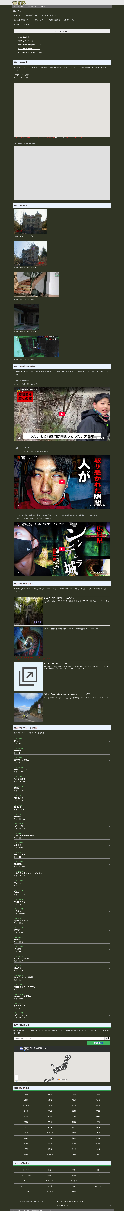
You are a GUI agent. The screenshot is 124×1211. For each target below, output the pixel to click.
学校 (74, 1170)
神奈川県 (26, 1105)
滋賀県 (98, 1127)
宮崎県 (26, 1154)
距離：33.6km (19, 949)
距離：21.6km (19, 798)
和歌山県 (50, 1133)
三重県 (98, 1122)
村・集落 (50, 1191)
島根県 (98, 1133)
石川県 (74, 1116)
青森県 (50, 1094)
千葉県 (74, 1105)
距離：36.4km (24, 987)
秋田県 (26, 1100)
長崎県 (50, 1149)
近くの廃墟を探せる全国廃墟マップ (70, 1202)
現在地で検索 (98, 1043)
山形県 (50, 1100)
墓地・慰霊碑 (74, 1181)
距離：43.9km (20, 1006)
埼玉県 (50, 1105)
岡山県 (26, 1138)
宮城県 (98, 1094)
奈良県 (26, 1133)
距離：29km (18, 845)
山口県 (74, 1138)
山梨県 (74, 1111)
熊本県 (74, 1149)
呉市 (64, 138)
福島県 (74, 1100)
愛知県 (26, 1122)
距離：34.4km (29, 873)
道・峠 (26, 1181)
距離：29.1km (19, 788)
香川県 (26, 1143)
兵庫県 (50, 1127)
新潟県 (98, 1111)
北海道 (26, 1094)
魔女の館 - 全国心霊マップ (27, 236)
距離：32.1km (19, 940)
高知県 (74, 1143)
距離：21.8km (19, 807)
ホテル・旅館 (26, 1175)
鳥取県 (74, 1133)
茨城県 (98, 1105)
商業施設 (50, 1175)
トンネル (26, 1170)
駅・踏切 (26, 1191)
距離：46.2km (22, 1015)
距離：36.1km (21, 959)
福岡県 (98, 1143)
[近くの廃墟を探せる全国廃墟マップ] (62, 2)
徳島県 (98, 1138)
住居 (97, 1170)
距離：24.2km (19, 817)
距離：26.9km (19, 855)
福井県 (98, 1116)
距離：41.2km (23, 996)
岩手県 (74, 1094)
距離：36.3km (23, 977)
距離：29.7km (19, 892)
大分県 (98, 1149)
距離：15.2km (22, 770)
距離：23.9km (24, 836)
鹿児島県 (50, 1154)
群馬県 (50, 1111)
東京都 (98, 1100)
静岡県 (74, 1122)
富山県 (50, 1116)
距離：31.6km (19, 911)
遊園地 (74, 1175)
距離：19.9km (19, 779)
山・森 (98, 1175)
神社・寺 (98, 1186)
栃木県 (26, 1111)
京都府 (74, 1127)
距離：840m (19, 741)
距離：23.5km (19, 826)
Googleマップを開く (22, 75)
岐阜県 (50, 1122)
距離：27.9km (19, 864)
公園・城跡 (50, 1181)
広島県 (56, 138)
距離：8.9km (22, 760)
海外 (97, 1154)
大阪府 (26, 1127)
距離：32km (21, 921)
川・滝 (50, 1186)
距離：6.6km (19, 751)
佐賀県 (26, 1149)
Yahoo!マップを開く (21, 77)
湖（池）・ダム (26, 1186)
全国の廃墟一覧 (62, 1205)
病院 (50, 1170)
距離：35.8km (20, 883)
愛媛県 (50, 1143)
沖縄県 (74, 1154)
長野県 (26, 1116)
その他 (74, 1191)
